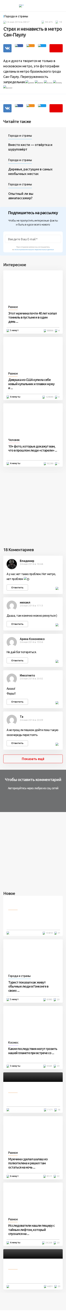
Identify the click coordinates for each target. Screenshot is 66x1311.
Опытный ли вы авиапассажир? (20, 196)
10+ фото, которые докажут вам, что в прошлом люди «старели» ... (32, 448)
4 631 (50, 1286)
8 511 (49, 1176)
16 (59, 1109)
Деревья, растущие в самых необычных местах (30, 171)
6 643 (49, 1065)
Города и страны (16, 16)
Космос (13, 1042)
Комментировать (56, 48)
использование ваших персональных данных (34, 249)
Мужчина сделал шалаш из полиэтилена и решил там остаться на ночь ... (27, 1163)
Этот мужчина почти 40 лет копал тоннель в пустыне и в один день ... (32, 317)
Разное (13, 307)
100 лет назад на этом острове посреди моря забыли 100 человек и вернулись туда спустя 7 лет (33, 919)
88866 (50, 330)
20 (58, 999)
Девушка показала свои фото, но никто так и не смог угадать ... (32, 1275)
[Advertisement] (33, 506)
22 (58, 1176)
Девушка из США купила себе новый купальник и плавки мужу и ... (31, 384)
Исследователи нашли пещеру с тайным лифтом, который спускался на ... (31, 1229)
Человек (14, 440)
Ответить (17, 587)
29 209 (48, 1242)
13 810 (49, 932)
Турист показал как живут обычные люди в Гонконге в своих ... (28, 986)
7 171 (50, 1109)
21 (59, 932)
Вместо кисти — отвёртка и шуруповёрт (30, 147)
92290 (50, 463)
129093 (49, 396)
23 (58, 1065)
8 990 (49, 999)
